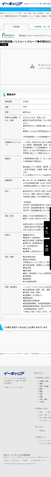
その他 (41, 402)
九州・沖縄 (43, 399)
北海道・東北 (43, 381)
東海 (40, 389)
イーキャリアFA (44, 441)
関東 (40, 384)
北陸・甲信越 (43, 386)
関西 (40, 391)
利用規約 (25, 460)
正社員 (26, 354)
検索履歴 (46, 249)
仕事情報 (16, 27)
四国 (40, 397)
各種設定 (42, 430)
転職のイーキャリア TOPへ (14, 387)
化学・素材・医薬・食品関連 (33, 13)
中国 (40, 394)
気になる (46, 232)
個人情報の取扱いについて (38, 460)
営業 (40, 412)
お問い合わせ (15, 460)
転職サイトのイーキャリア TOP (10, 13)
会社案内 (6, 460)
